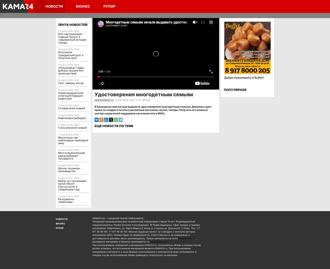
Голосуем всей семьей (72, 127)
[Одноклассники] (101, 120)
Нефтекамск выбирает (72, 118)
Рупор (109, 6)
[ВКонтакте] (97, 120)
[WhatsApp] (116, 120)
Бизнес (83, 6)
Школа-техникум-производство (69, 170)
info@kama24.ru (187, 238)
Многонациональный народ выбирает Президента (71, 155)
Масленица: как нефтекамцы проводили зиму (73, 140)
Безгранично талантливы (66, 201)
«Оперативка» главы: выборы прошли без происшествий (71, 70)
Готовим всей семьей (71, 108)
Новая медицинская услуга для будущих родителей (70, 95)
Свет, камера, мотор (71, 83)
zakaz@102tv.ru (158, 241)
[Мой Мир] (106, 120)
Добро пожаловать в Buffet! (244, 77)
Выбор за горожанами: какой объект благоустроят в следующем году (72, 185)
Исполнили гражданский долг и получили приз (70, 55)
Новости (54, 6)
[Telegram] (121, 120)
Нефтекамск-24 (104, 100)
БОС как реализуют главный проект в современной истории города (72, 38)
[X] (111, 120)
